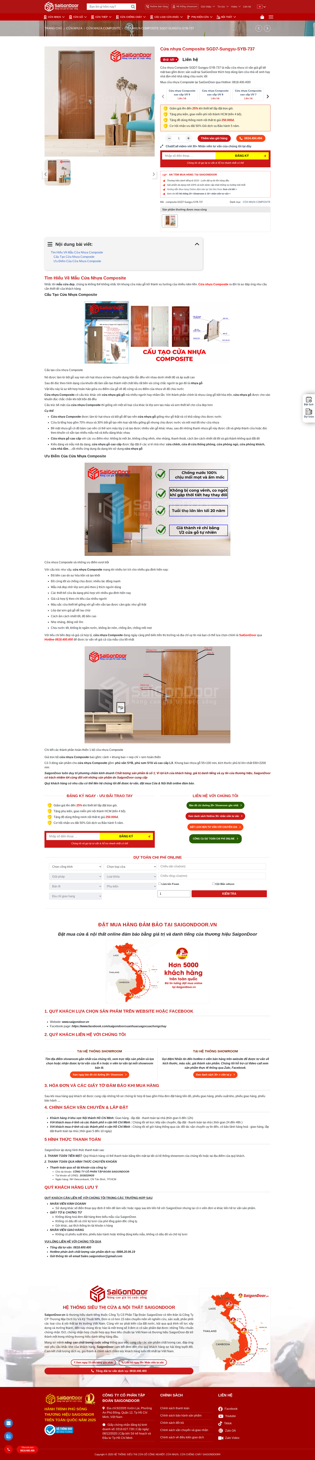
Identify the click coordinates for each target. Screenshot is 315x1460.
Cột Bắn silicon (224, 883)
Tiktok (228, 1423)
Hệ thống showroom (186, 6)
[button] (9, 1423)
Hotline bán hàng (159, 6)
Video (234, 6)
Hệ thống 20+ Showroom (191, 193)
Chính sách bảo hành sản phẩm (180, 1415)
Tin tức (221, 6)
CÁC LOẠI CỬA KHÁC (166, 17)
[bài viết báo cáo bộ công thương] (70, 1429)
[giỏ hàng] (262, 17)
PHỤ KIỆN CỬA (200, 17)
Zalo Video (232, 1437)
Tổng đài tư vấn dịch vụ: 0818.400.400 (121, 1371)
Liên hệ (247, 6)
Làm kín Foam (170, 883)
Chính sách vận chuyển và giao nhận (184, 1430)
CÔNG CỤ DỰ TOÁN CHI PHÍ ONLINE (214, 838)
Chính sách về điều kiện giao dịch (182, 1437)
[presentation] (45, 174)
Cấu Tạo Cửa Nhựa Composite (74, 256)
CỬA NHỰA (54, 17)
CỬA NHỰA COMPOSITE (103, 28)
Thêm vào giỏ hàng (214, 138)
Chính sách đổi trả (172, 1422)
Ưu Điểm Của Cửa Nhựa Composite (77, 261)
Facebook (231, 1408)
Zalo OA (230, 1430)
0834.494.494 (253, 138)
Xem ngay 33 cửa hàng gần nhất (94, 1362)
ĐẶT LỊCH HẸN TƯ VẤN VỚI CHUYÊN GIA (214, 827)
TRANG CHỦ (53, 28)
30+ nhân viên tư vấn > (218, 193)
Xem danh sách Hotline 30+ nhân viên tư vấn (214, 816)
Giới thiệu (206, 6)
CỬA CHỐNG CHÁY (131, 17)
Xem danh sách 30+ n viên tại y (214, 1074)
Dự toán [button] (309, 416)
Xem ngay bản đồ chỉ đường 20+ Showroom (98, 1074)
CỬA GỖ (78, 17)
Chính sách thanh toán (174, 1408)
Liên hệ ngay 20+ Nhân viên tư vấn (144, 1362)
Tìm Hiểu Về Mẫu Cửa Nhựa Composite (77, 252)
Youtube (230, 1416)
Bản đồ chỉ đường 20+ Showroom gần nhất (214, 805)
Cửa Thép (101, 17)
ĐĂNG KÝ (242, 155)
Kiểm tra (229, 893)
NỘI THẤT (226, 17)
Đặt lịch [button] (309, 404)
